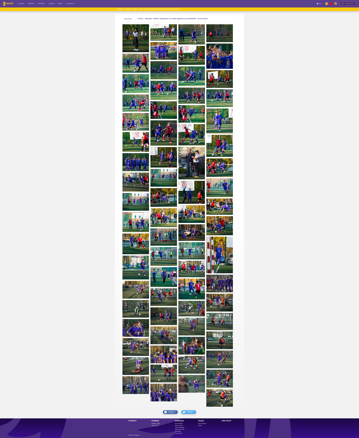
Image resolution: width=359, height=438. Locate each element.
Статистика (178, 433)
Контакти (70, 3)
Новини (31, 3)
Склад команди (179, 427)
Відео (200, 425)
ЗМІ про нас (155, 425)
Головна (21, 3)
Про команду (179, 423)
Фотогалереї (128, 9)
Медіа (60, 3)
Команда (41, 3)
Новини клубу (155, 423)
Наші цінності (179, 425)
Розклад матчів (179, 429)
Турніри (51, 3)
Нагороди (178, 431)
